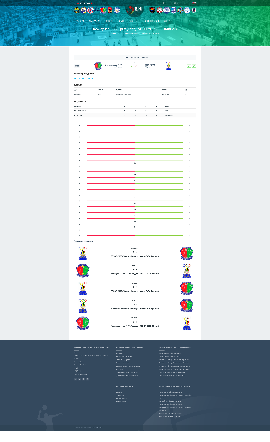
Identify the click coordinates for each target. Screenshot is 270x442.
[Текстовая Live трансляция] (189, 66)
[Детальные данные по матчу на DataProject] (194, 66)
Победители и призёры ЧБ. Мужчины (172, 372)
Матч (120, 33)
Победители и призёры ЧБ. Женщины (172, 375)
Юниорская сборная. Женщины (169, 416)
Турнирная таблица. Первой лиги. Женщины (174, 369)
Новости (119, 392)
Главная (113, 33)
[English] (193, 3)
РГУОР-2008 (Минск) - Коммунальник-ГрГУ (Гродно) (135, 256)
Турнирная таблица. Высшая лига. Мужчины (174, 363)
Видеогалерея (121, 401)
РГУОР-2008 (150, 65)
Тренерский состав (123, 363)
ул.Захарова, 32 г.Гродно (83, 78)
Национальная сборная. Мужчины (170, 392)
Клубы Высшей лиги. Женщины (170, 353)
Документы (120, 395)
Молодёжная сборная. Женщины (170, 413)
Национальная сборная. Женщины (170, 404)
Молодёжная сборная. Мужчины (170, 401)
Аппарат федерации (123, 360)
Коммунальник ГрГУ (113, 65)
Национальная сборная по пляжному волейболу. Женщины (176, 409)
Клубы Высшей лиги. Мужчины (169, 356)
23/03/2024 (134, 265)
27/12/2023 (134, 300)
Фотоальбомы (121, 398)
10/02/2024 (134, 283)
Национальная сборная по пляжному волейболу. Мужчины (176, 396)
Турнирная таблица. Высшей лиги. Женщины (174, 366)
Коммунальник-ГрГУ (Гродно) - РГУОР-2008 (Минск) (135, 274)
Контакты (119, 369)
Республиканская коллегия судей (128, 366)
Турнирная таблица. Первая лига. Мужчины (174, 360)
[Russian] (195, 3)
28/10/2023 (134, 318)
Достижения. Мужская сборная (127, 372)
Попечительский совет (124, 356)
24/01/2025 (134, 248)
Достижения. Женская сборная (127, 375)
